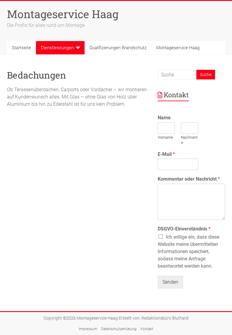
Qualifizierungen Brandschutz (118, 47)
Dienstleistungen (57, 47)
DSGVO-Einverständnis (184, 229)
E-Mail (166, 154)
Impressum (88, 329)
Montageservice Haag (62, 14)
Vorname (165, 137)
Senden (170, 282)
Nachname (189, 140)
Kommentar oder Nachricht (189, 179)
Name (164, 118)
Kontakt (146, 329)
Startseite (21, 47)
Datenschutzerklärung (119, 329)
